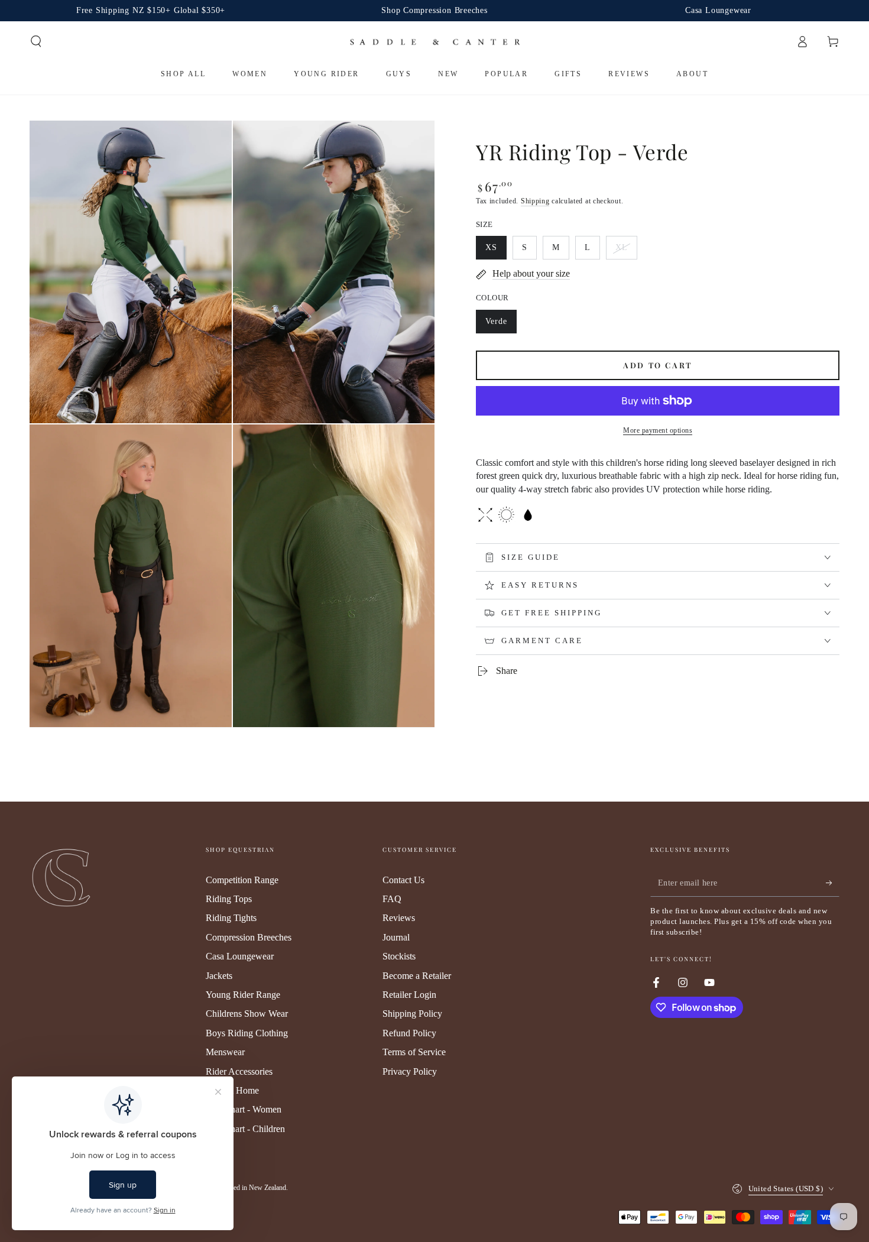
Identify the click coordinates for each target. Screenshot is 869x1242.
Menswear (225, 1052)
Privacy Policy (409, 1071)
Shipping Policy (412, 1013)
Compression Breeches (248, 937)
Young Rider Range (243, 995)
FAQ (391, 899)
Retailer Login (409, 995)
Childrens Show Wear (247, 1013)
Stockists (399, 956)
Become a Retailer (416, 976)
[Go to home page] (435, 41)
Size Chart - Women (243, 1109)
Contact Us (403, 880)
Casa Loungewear (240, 956)
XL (626, 252)
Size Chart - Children (245, 1129)
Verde (501, 325)
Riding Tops (229, 899)
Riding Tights (231, 918)
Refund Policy (409, 1033)
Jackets (219, 976)
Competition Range (242, 880)
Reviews (398, 918)
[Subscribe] (832, 883)
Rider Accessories (239, 1071)
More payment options (657, 430)
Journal (396, 937)
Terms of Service (414, 1052)
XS (496, 252)
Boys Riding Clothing (247, 1033)
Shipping (535, 201)
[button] (36, 41)
